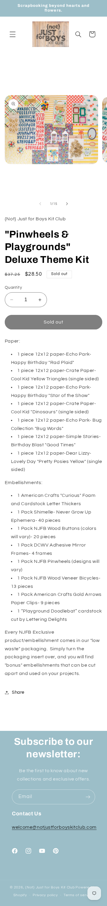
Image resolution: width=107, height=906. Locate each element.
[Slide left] (40, 204)
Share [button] (18, 692)
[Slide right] (66, 204)
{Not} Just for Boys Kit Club (50, 887)
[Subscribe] (88, 796)
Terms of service (79, 895)
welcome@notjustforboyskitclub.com (54, 827)
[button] (12, 34)
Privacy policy (45, 895)
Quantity (13, 287)
